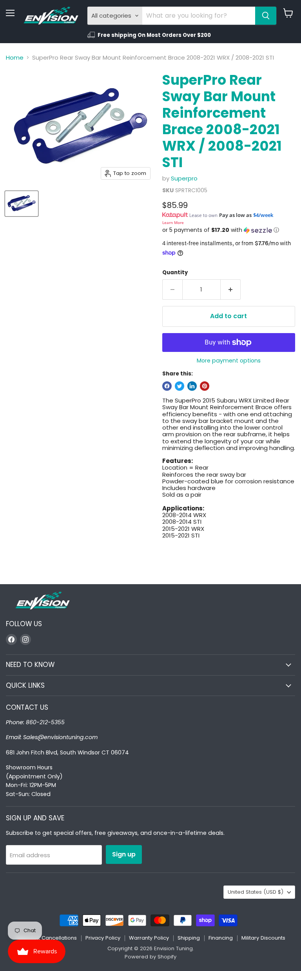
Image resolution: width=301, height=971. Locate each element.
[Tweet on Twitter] (179, 386)
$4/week (263, 215)
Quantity (175, 272)
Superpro (184, 178)
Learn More (173, 222)
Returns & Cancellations (46, 938)
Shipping (189, 938)
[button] (228, 230)
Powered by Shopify (150, 956)
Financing (221, 938)
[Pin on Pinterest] (204, 386)
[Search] (265, 16)
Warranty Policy (149, 938)
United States (255, 892)
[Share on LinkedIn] (192, 386)
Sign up (124, 854)
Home (15, 57)
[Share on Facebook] (167, 386)
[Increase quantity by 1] (231, 289)
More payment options (229, 360)
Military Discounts (263, 938)
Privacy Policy (102, 938)
